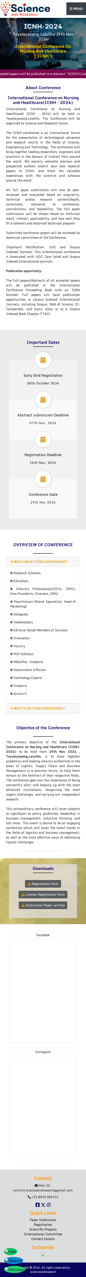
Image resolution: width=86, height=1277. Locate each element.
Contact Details (43, 1238)
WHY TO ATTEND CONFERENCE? (39, 708)
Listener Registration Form (44, 894)
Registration (43, 1224)
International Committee (43, 1234)
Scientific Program (43, 1229)
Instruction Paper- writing (45, 905)
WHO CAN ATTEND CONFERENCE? (40, 561)
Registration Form (44, 883)
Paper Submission (43, 1219)
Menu (78, 8)
